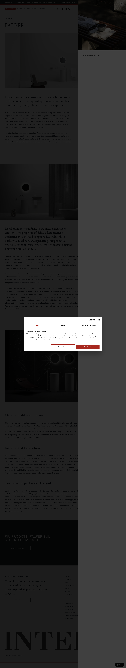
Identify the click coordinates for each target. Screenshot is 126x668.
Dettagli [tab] (63, 325)
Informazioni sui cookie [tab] (89, 325)
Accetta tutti (87, 347)
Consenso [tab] (37, 325)
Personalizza (62, 347)
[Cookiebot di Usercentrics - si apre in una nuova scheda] (87, 320)
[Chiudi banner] (99, 320)
